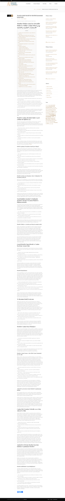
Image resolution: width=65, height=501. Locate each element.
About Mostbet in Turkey (23, 64)
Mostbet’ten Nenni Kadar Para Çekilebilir (25, 80)
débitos (47, 109)
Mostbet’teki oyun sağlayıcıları (24, 75)
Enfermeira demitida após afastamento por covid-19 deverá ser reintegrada (51, 59)
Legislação (48, 115)
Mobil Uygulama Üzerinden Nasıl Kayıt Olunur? (26, 35)
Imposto (55, 111)
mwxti (19, 18)
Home (48, 499)
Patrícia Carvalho (49, 93)
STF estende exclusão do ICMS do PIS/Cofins (51, 55)
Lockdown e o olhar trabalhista (51, 18)
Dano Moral (52, 108)
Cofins (49, 105)
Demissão (55, 108)
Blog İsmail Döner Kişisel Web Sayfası (25, 73)
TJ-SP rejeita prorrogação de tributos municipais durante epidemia (52, 64)
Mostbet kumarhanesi (22, 46)
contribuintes (49, 107)
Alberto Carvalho (49, 86)
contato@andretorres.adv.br (16, 0)
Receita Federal (50, 119)
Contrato (47, 106)
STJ (50, 121)
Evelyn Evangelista (49, 88)
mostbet (30, 144)
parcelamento (48, 117)
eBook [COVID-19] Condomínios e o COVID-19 (51, 36)
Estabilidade (52, 110)
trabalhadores (48, 122)
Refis (56, 120)
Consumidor (52, 105)
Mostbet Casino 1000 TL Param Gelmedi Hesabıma (27, 84)
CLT (47, 105)
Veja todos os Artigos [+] (51, 42)
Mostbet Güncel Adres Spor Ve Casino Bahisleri (26, 62)
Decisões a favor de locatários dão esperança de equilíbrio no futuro (51, 72)
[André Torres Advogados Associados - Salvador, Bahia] (12, 4)
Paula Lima (48, 95)
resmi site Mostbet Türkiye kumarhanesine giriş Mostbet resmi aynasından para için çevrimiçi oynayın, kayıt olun (26, 70)
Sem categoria (39, 9)
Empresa (54, 109)
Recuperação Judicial (50, 120)
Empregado (50, 109)
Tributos (56, 122)
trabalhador (53, 121)
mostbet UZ (50, 116)
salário (47, 121)
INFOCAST (25, 499)
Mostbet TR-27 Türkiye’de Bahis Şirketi (25, 79)
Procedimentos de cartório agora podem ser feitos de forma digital (51, 27)
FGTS (55, 110)
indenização (51, 114)
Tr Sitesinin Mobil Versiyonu (23, 47)
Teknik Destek (21, 63)
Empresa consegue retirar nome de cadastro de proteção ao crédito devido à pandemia (51, 68)
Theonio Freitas (48, 97)
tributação (52, 122)
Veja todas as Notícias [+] (51, 78)
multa (55, 116)
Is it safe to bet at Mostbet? (23, 85)
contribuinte (52, 106)
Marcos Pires (48, 90)
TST (48, 123)
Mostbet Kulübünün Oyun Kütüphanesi (25, 59)
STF (48, 121)
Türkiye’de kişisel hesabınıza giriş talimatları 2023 (27, 68)
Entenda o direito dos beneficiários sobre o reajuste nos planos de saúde (51, 23)
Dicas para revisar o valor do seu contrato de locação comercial (51, 31)
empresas (48, 110)
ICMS (52, 111)
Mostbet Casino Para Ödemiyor (24, 48)
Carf (46, 105)
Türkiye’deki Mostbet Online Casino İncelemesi (26, 74)
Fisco (50, 111)
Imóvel (47, 114)
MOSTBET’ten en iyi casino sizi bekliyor (25, 86)
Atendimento (55, 499)
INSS (54, 114)
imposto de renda (49, 112)
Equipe (51, 499)
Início (34, 9)
